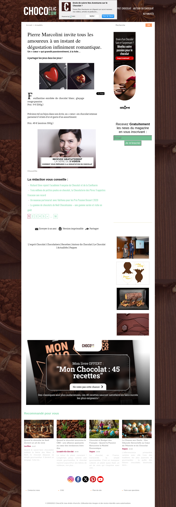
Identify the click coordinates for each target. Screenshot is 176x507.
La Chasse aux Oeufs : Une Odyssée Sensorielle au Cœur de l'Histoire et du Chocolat (136, 443)
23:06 (97, 451)
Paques (73, 247)
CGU (62, 490)
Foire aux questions (131, 490)
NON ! (92, 16)
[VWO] (73, 16)
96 (55, 216)
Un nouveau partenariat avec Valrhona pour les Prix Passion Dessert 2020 (64, 200)
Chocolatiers (53, 244)
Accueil (29, 25)
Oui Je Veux (108, 16)
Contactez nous (33, 490)
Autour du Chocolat (143, 8)
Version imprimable (72, 228)
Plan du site (97, 490)
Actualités (148, 13)
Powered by (66, 16)
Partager (94, 228)
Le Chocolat (99, 244)
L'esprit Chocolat (122, 8)
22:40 (130, 449)
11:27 (33, 446)
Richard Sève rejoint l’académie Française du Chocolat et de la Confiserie (64, 185)
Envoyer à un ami (48, 228)
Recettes (66, 244)
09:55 (76, 451)
